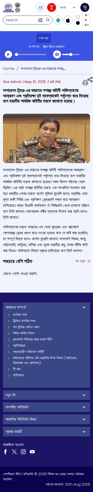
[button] (41, 20)
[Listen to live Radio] (51, 7)
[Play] (8, 54)
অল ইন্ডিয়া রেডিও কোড (26, 326)
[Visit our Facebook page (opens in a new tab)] (5, 451)
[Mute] (57, 54)
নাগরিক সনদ (20, 314)
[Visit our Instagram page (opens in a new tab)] (23, 451)
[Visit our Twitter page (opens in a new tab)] (14, 451)
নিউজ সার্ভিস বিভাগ (24, 333)
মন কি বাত (34, 46)
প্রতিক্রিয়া (19, 345)
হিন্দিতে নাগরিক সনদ (24, 320)
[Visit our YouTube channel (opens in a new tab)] (32, 451)
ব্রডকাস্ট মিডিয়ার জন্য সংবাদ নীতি (32, 339)
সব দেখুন (80, 260)
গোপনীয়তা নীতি (12, 473)
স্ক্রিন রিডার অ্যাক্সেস (53, 46)
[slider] (30, 54)
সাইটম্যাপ (18, 375)
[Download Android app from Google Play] (58, 20)
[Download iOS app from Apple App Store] (67, 20)
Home (9, 68)
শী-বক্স (17, 368)
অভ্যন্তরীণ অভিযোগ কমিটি (28, 351)
